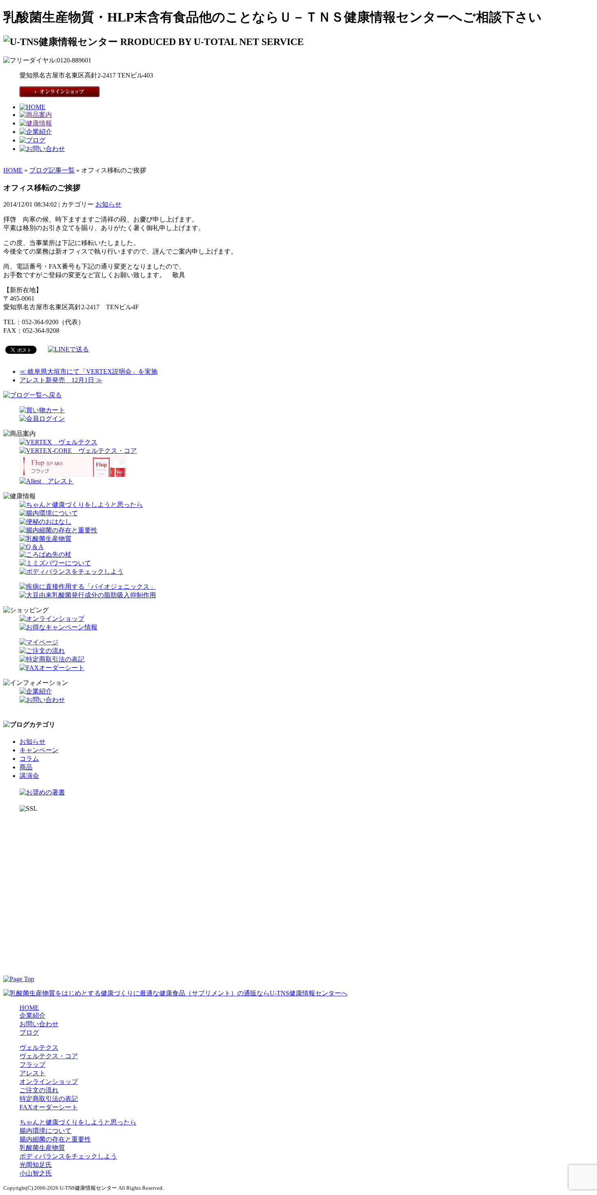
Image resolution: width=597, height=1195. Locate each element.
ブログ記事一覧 (52, 170)
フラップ (32, 1064)
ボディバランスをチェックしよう (68, 1156)
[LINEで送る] (68, 349)
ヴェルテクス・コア (48, 1056)
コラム (29, 758)
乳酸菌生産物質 (42, 1147)
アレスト (32, 1073)
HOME (13, 170)
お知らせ (108, 204)
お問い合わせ (38, 1024)
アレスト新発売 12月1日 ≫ (60, 380)
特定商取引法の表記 (48, 1098)
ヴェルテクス (38, 1047)
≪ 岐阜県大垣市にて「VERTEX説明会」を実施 (88, 371)
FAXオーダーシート (48, 1107)
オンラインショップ (48, 1081)
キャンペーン (38, 750)
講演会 (29, 775)
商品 (25, 767)
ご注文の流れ (38, 1090)
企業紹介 (32, 1015)
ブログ (29, 1032)
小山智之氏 (35, 1173)
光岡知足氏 (35, 1164)
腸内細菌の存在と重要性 (55, 1139)
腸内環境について (45, 1130)
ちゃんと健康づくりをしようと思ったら (77, 1122)
